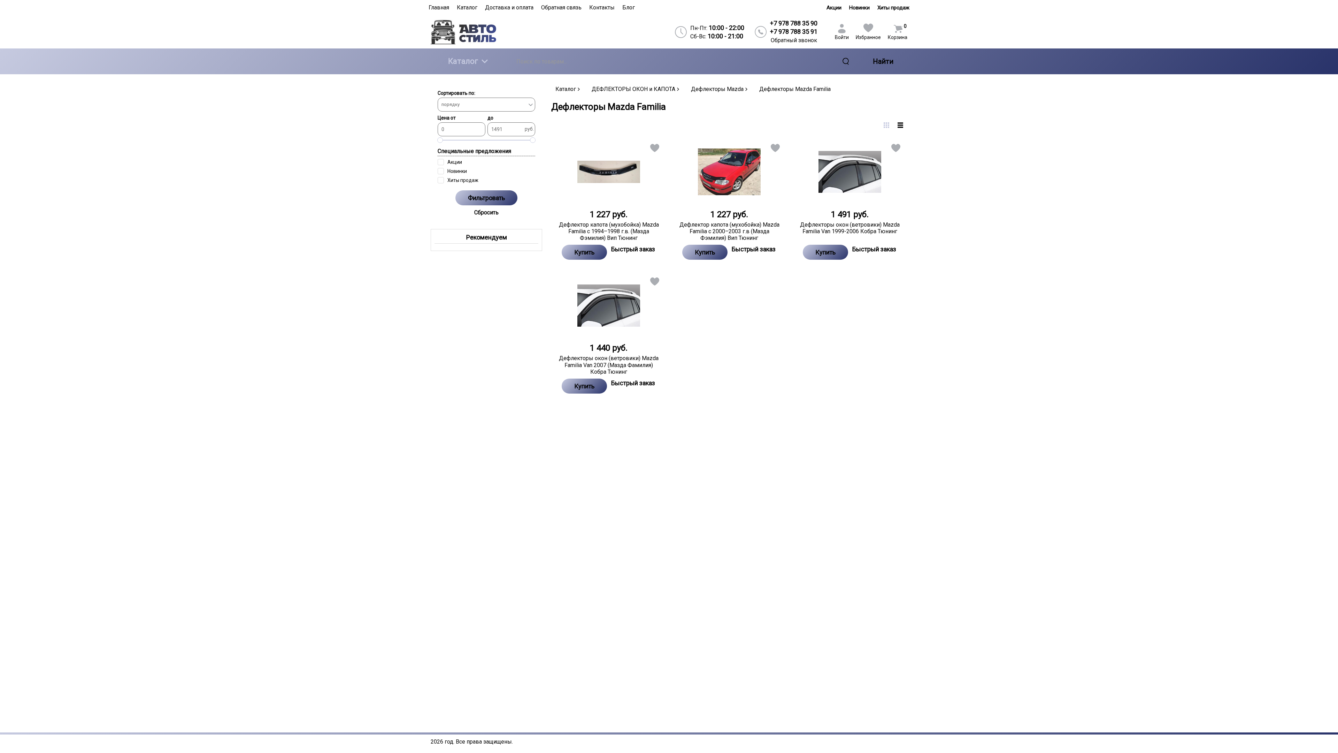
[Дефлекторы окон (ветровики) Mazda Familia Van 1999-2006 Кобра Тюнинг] (849, 172)
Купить (584, 252)
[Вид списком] (900, 125)
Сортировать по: (456, 93)
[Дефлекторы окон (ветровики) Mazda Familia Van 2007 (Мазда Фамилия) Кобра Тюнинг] (608, 305)
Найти (883, 61)
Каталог (463, 61)
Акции (833, 8)
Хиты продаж (893, 8)
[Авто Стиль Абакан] (488, 32)
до (490, 118)
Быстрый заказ (633, 249)
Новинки (859, 8)
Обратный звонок (794, 40)
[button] (654, 149)
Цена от (447, 118)
